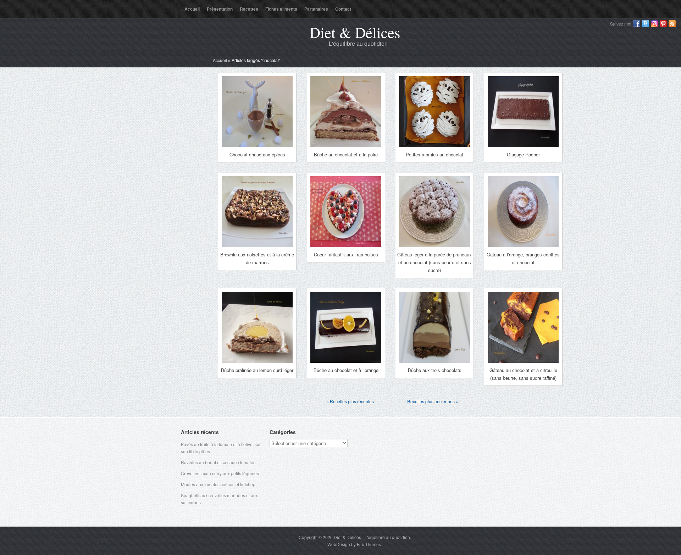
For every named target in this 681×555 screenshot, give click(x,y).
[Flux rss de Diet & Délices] (672, 23)
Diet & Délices (355, 32)
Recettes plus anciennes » (432, 401)
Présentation (220, 9)
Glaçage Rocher (523, 154)
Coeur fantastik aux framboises (346, 254)
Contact (343, 9)
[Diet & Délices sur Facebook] (636, 23)
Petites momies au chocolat (434, 154)
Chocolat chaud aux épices (257, 154)
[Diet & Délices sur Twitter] (645, 23)
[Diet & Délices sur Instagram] (654, 23)
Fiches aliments (281, 9)
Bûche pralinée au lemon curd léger (257, 370)
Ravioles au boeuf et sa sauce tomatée (218, 462)
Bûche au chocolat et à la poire (346, 154)
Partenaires (316, 9)
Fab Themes (369, 544)
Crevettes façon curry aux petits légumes (220, 473)
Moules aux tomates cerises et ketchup (218, 484)
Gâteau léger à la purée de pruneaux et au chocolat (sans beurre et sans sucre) (434, 262)
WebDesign (338, 544)
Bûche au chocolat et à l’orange (346, 370)
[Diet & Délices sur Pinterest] (663, 23)
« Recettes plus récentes (350, 401)
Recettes (249, 9)
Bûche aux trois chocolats (434, 370)
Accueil (192, 9)
